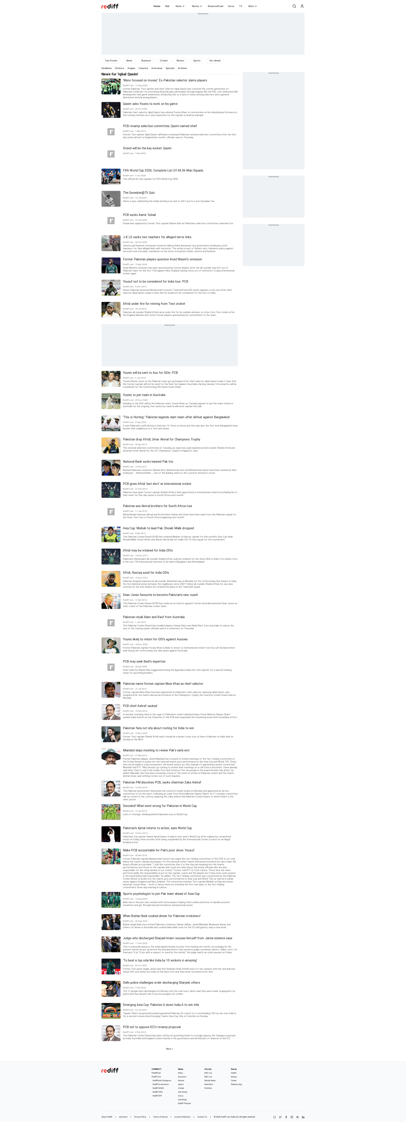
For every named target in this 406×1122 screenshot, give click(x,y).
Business (146, 60)
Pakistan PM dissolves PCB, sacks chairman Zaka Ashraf (162, 782)
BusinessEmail (215, 6)
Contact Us (202, 1117)
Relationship (236, 1084)
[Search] (294, 6)
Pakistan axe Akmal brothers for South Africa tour (157, 506)
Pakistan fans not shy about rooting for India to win (158, 728)
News (179, 6)
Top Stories (111, 60)
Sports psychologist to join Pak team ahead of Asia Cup (161, 894)
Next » (169, 1048)
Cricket (164, 60)
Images (131, 68)
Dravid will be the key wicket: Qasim (147, 148)
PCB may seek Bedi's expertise (144, 661)
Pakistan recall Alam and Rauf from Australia (154, 617)
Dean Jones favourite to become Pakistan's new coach (160, 595)
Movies (180, 60)
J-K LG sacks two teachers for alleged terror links (157, 237)
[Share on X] (280, 1117)
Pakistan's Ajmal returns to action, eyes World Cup (157, 828)
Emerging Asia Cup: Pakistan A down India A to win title (161, 1005)
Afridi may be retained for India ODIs (148, 550)
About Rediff (107, 1117)
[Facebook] (286, 1117)
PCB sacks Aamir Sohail (139, 215)
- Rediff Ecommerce (160, 1084)
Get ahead (215, 60)
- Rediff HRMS (158, 1088)
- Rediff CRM (157, 1092)
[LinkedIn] (303, 1117)
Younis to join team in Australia (144, 395)
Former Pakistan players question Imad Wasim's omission (162, 259)
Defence (119, 68)
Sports (197, 60)
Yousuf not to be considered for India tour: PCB (155, 281)
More (251, 6)
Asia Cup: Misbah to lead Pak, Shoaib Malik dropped (158, 528)
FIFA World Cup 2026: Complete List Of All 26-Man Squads (163, 170)
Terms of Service (160, 1117)
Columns (143, 68)
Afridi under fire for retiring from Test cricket (154, 304)
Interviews (156, 68)
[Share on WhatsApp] (274, 1117)
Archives (182, 68)
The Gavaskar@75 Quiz (139, 193)
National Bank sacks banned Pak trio (148, 461)
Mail (167, 6)
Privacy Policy (140, 1117)
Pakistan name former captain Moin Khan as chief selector (163, 684)
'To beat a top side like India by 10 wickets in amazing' (160, 960)
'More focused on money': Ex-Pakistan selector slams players (165, 80)
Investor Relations (182, 1117)
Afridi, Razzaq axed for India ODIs (146, 572)
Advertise (123, 1117)
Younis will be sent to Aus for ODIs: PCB (150, 373)
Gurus (231, 6)
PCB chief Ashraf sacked (140, 706)
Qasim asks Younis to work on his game (150, 104)
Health (234, 1073)
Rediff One (156, 1077)
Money (195, 6)
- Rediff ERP (157, 1096)
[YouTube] (297, 1117)
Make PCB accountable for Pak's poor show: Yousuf (158, 850)
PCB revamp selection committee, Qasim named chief (160, 126)
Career (234, 1080)
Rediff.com (225, 1117)
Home (157, 6)
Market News (210, 1080)
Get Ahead (182, 1092)
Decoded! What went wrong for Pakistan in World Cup (160, 806)
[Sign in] (302, 6)
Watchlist (208, 1084)
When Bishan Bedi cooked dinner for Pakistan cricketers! (162, 916)
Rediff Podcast (184, 1103)
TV (240, 6)
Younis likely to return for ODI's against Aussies (155, 639)
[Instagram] (292, 1117)
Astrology (182, 1100)
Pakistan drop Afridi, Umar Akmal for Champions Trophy (161, 439)
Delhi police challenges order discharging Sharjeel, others (161, 982)
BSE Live (208, 1073)
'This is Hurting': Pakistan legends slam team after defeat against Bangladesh (176, 417)
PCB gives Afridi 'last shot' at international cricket (157, 484)
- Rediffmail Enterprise (161, 1080)
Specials (170, 68)
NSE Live (208, 1077)
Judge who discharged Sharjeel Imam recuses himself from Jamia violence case (177, 938)
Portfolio (208, 1088)
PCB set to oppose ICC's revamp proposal (152, 1027)
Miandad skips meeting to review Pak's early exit (156, 750)
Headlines (107, 68)
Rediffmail (156, 1073)
